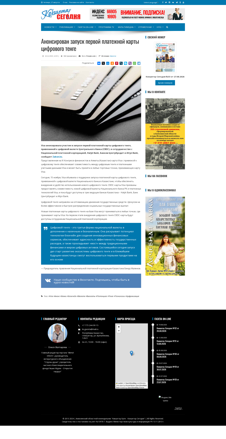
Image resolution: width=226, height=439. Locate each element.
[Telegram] (138, 63)
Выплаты (91, 296)
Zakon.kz (113, 56)
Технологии (120, 296)
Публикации (66, 27)
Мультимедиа (125, 27)
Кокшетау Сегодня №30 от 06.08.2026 (168, 355)
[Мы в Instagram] (169, 2)
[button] (131, 353)
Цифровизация (133, 296)
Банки (64, 296)
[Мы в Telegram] (176, 2)
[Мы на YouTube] (183, 2)
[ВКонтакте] (98, 63)
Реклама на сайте (76, 2)
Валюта (81, 296)
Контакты (90, 2)
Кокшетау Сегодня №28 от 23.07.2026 (168, 381)
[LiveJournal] (121, 63)
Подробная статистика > (178, 408)
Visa (51, 296)
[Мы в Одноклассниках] (180, 2)
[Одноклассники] (112, 63)
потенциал (102, 296)
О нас (65, 2)
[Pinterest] (116, 63)
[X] (103, 63)
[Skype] (125, 63)
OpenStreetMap (131, 383)
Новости (49, 27)
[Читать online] (165, 57)
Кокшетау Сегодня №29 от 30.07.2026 (168, 368)
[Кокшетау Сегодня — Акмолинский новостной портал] (60, 14)
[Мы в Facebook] (163, 2)
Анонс (57, 296)
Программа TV (106, 27)
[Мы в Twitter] (166, 2)
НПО (159, 27)
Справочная (145, 27)
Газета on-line (86, 27)
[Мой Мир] (107, 63)
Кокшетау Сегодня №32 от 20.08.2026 (168, 330)
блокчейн (72, 296)
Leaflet (120, 383)
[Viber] (130, 63)
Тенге (111, 296)
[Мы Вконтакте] (173, 2)
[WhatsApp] (134, 63)
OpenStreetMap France (136, 387)
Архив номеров (165, 82)
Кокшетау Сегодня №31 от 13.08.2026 (168, 342)
